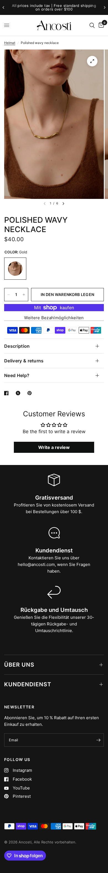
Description (17, 346)
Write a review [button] (54, 447)
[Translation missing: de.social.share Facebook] (7, 393)
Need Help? (16, 375)
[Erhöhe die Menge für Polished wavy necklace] (24, 294)
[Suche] (92, 25)
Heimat (9, 43)
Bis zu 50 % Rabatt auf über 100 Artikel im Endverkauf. (63, 7)
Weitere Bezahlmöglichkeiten (54, 317)
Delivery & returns (24, 360)
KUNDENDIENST (27, 684)
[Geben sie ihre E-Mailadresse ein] (98, 740)
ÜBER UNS (19, 664)
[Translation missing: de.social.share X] (19, 393)
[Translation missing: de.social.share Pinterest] (30, 393)
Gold (15, 269)
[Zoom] (92, 61)
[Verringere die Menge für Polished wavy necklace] (8, 294)
